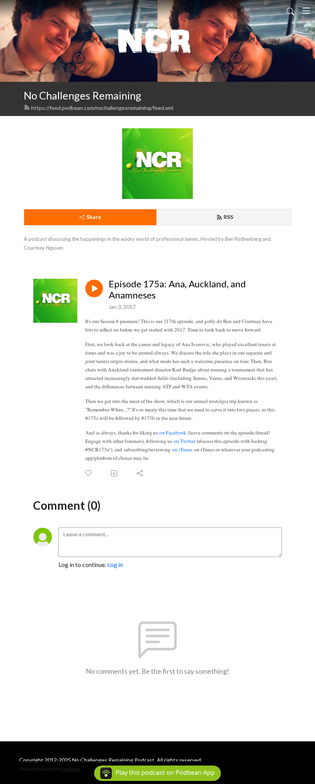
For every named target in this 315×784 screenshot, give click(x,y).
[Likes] (89, 473)
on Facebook (172, 432)
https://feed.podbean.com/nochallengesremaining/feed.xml (102, 107)
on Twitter (184, 441)
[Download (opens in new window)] (114, 473)
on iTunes (182, 449)
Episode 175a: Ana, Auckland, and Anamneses (177, 289)
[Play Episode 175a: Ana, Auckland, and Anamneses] (94, 288)
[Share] (140, 473)
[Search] (290, 10)
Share (93, 217)
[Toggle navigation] (306, 10)
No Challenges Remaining (82, 95)
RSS (228, 217)
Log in (115, 564)
